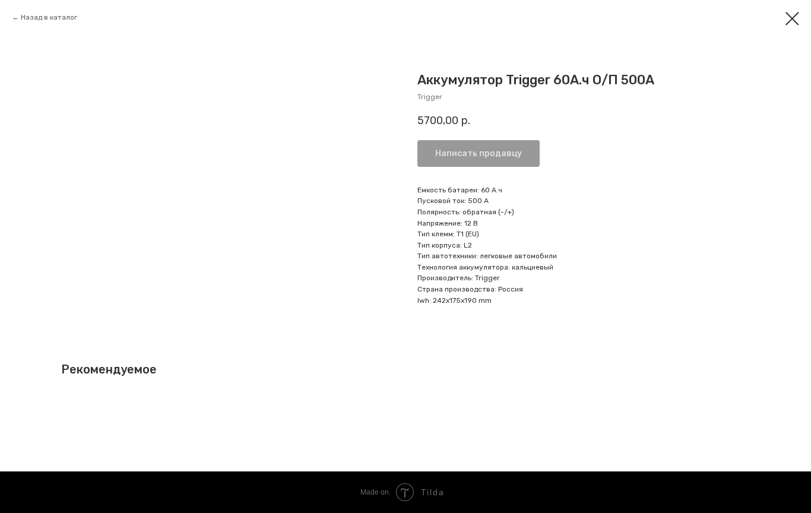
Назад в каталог (49, 17)
